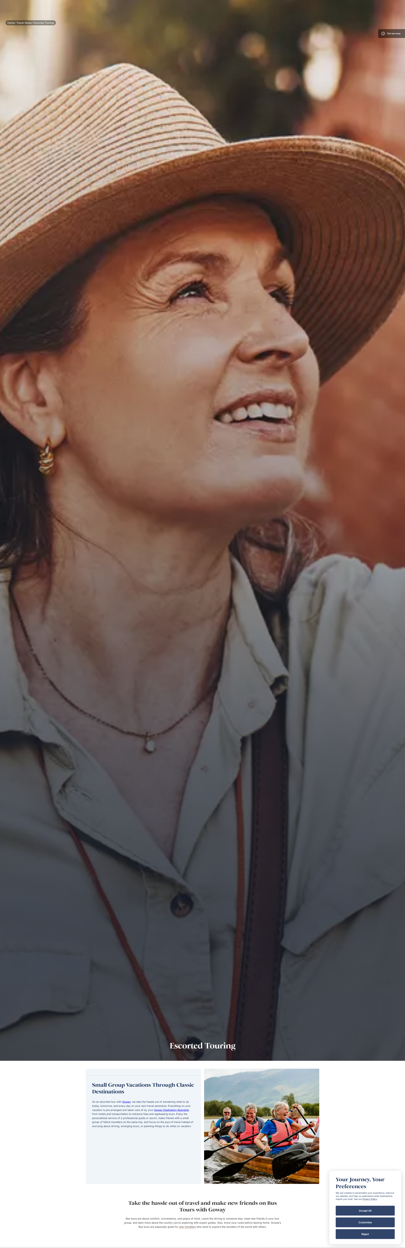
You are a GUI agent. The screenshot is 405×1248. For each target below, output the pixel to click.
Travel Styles (24, 23)
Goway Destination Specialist (171, 1110)
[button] (391, 33)
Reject (365, 1234)
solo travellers (187, 1226)
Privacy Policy (369, 1199)
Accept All (365, 1210)
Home (11, 23)
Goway (126, 1101)
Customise (365, 1222)
